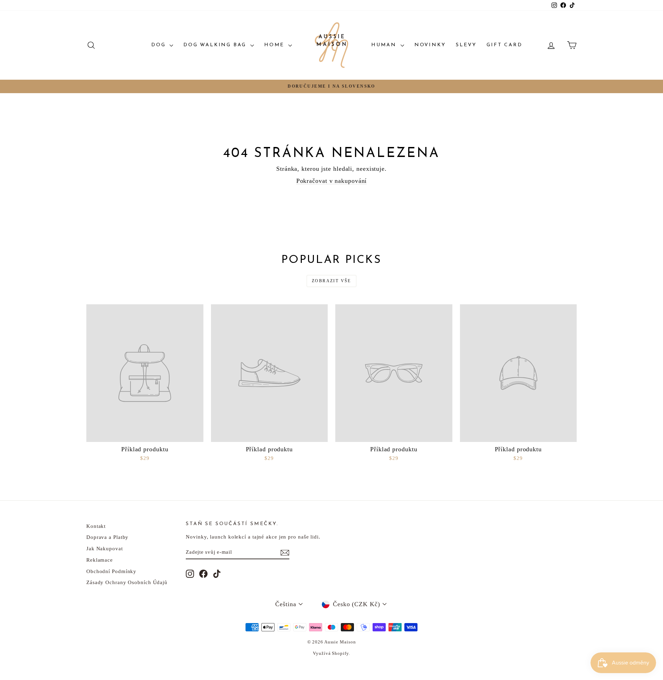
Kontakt (96, 526)
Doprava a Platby (107, 537)
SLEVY (466, 45)
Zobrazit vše (331, 280)
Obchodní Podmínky (111, 571)
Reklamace (99, 560)
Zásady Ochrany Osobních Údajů (126, 582)
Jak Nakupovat (104, 548)
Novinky (430, 45)
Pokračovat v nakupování (331, 180)
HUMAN (385, 45)
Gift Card (504, 45)
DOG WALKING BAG (216, 45)
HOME (275, 45)
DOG (159, 45)
